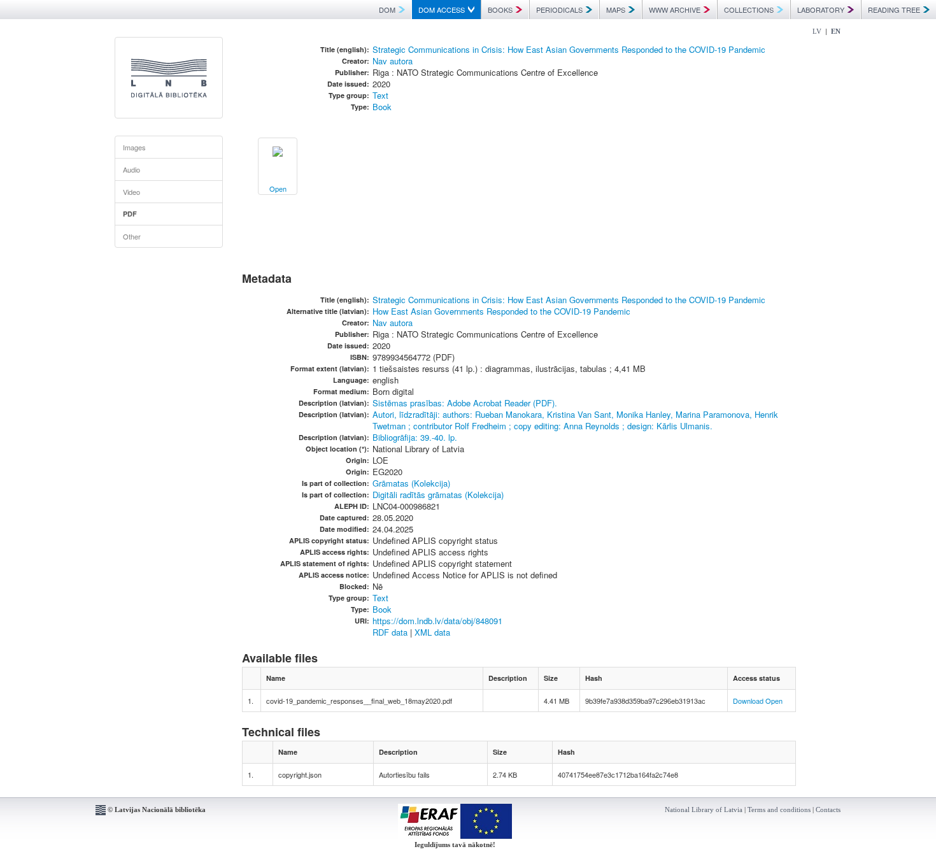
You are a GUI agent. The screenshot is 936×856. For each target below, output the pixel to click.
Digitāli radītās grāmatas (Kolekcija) (438, 495)
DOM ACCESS (441, 9)
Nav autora (392, 61)
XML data (432, 632)
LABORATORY (820, 9)
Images (134, 147)
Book (382, 107)
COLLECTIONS (749, 9)
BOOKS (500, 9)
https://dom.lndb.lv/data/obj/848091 (437, 621)
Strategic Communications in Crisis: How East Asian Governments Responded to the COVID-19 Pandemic (568, 49)
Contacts (828, 809)
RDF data (390, 632)
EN (835, 31)
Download (748, 701)
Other (132, 236)
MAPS (615, 9)
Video (131, 192)
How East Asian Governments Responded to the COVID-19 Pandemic (501, 311)
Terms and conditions (779, 809)
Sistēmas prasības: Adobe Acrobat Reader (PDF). (464, 403)
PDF (130, 213)
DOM (387, 9)
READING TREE (894, 9)
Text (380, 95)
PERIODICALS (559, 9)
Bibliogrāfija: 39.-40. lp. (414, 437)
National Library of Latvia (703, 809)
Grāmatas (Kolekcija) (411, 483)
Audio (131, 169)
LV (816, 31)
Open (774, 701)
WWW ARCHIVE (674, 9)
